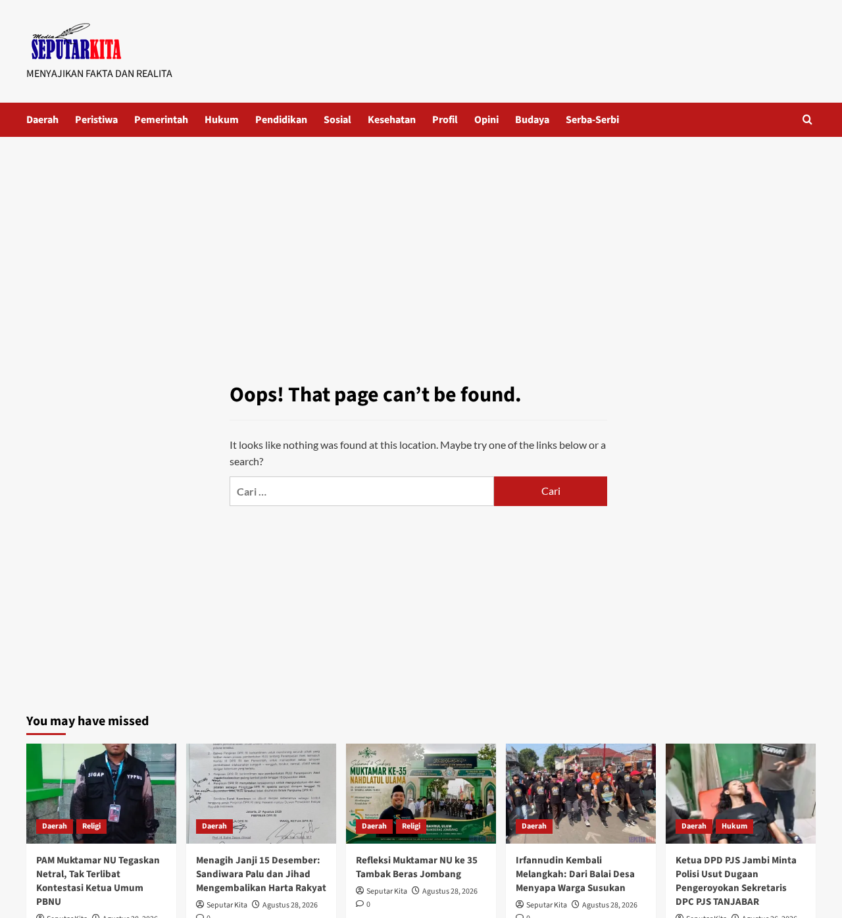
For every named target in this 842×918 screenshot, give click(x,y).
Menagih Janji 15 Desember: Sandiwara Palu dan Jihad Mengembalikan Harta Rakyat (261, 874)
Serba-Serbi (592, 120)
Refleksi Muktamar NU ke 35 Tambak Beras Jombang (417, 867)
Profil (445, 120)
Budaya (532, 120)
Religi (91, 826)
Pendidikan (281, 120)
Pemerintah (161, 120)
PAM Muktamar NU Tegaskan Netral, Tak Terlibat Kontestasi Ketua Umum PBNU (98, 881)
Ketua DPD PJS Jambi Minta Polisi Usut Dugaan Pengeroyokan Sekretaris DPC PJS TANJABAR (736, 881)
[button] (807, 119)
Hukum (222, 120)
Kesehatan (392, 120)
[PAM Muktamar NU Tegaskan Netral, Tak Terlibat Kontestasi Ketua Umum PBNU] (101, 794)
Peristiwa (96, 120)
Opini (486, 120)
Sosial (337, 120)
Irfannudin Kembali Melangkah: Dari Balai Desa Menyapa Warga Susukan (575, 874)
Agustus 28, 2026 (290, 905)
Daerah (42, 120)
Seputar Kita (227, 905)
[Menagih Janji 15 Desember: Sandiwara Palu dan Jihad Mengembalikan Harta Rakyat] (261, 794)
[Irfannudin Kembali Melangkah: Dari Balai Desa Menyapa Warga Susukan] (581, 794)
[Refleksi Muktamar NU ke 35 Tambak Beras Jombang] (421, 794)
